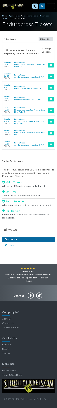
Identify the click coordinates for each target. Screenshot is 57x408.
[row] (28, 64)
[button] (42, 6)
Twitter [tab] (10, 245)
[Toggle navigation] (51, 6)
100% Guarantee (10, 327)
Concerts (6, 344)
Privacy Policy (9, 370)
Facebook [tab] (12, 239)
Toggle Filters (46, 39)
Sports (5, 349)
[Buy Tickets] (51, 65)
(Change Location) (46, 50)
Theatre (6, 353)
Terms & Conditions (12, 375)
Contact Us (8, 323)
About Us (7, 318)
